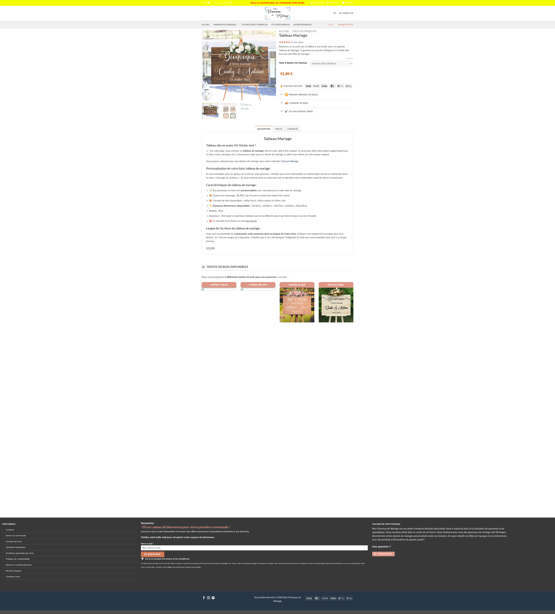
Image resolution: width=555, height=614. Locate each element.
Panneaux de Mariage (224, 24)
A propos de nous (14, 541)
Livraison (10, 530)
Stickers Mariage (280, 24)
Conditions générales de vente (20, 553)
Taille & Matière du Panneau (293, 63)
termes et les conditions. (177, 559)
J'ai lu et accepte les (167, 559)
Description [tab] (263, 129)
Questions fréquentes (15, 547)
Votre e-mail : (147, 543)
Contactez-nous (13, 576)
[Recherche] (335, 13)
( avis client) (297, 42)
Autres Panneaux (302, 24)
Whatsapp (349, 3)
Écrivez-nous (335, 3)
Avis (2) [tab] (278, 129)
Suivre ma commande (16, 535)
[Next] (271, 65)
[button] (346, 13)
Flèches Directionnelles (255, 24)
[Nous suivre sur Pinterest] (208, 3)
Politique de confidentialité (18, 559)
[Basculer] (282, 94)
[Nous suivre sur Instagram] (206, 3)
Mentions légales (13, 571)
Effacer (349, 58)
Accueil (206, 24)
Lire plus (210, 248)
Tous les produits (304, 31)
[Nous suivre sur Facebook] (203, 3)
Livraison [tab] (292, 129)
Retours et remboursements (19, 565)
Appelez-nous (318, 3)
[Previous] (207, 65)
